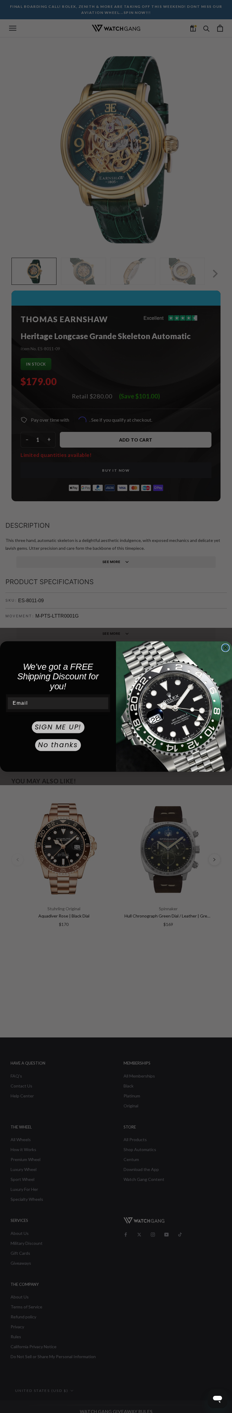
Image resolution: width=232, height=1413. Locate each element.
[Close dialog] (225, 647)
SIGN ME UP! (58, 727)
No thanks (58, 745)
